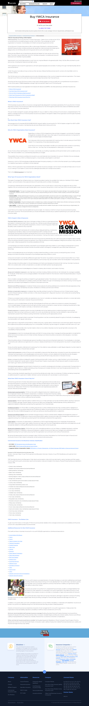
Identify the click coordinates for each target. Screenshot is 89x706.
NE (66, 686)
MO (73, 684)
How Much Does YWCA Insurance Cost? (18, 91)
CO (72, 681)
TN (75, 688)
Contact (10, 684)
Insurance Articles (37, 693)
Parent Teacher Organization (15, 553)
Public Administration (14, 555)
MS (75, 684)
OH (79, 686)
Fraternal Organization (14, 543)
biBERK (74, 649)
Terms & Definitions (38, 690)
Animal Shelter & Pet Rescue (15, 535)
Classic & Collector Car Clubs (15, 541)
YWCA (10, 571)
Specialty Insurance (25, 687)
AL (64, 681)
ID (66, 683)
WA (68, 689)
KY (74, 683)
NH (70, 686)
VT (66, 689)
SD (74, 688)
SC (72, 688)
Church (11, 539)
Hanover (70, 653)
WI (70, 689)
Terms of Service (11, 702)
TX (77, 688)
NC (79, 684)
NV (68, 686)
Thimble (71, 660)
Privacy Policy (20, 702)
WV (72, 689)
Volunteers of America (14, 565)
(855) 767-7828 (45, 28)
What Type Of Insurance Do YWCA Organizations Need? (22, 95)
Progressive (62, 659)
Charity (11, 537)
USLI (66, 662)
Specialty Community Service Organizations (19, 573)
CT (74, 681)
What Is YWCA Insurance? (15, 89)
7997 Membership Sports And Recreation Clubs (25, 444)
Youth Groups (12, 569)
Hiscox (74, 653)
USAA (62, 662)
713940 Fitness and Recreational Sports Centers (26, 446)
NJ (72, 686)
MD (64, 684)
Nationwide (63, 656)
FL (79, 681)
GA (64, 683)
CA (70, 681)
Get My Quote (76, 3)
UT (79, 688)
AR (66, 681)
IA (67, 683)
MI (68, 684)
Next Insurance (71, 656)
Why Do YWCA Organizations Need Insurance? (20, 93)
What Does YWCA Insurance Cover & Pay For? (19, 97)
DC (76, 681)
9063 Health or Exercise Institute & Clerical (68, 448)
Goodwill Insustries (13, 545)
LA (76, 683)
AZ (68, 681)
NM (75, 686)
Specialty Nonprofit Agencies (16, 575)
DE (78, 681)
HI (66, 696)
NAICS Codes (23, 690)
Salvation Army (12, 559)
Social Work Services (14, 561)
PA (68, 688)
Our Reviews (11, 694)
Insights (45, 4)
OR (66, 688)
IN (70, 683)
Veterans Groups (13, 563)
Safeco (67, 659)
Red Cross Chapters (13, 557)
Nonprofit (11, 551)
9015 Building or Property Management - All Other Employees (44, 448)
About (51, 4)
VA (64, 689)
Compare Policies (49, 681)
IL (69, 683)
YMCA (10, 567)
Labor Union (12, 547)
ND (64, 686)
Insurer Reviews (24, 681)
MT (77, 684)
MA (78, 683)
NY (76, 686)
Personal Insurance (25, 684)
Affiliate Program (12, 687)
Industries (23, 4)
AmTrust (58, 649)
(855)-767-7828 (78, 1)
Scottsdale (72, 659)
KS (72, 683)
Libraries (11, 549)
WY (75, 689)
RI (70, 688)
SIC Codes (23, 693)
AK (64, 696)
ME (67, 684)
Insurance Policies (34, 4)
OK (64, 688)
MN (71, 684)
